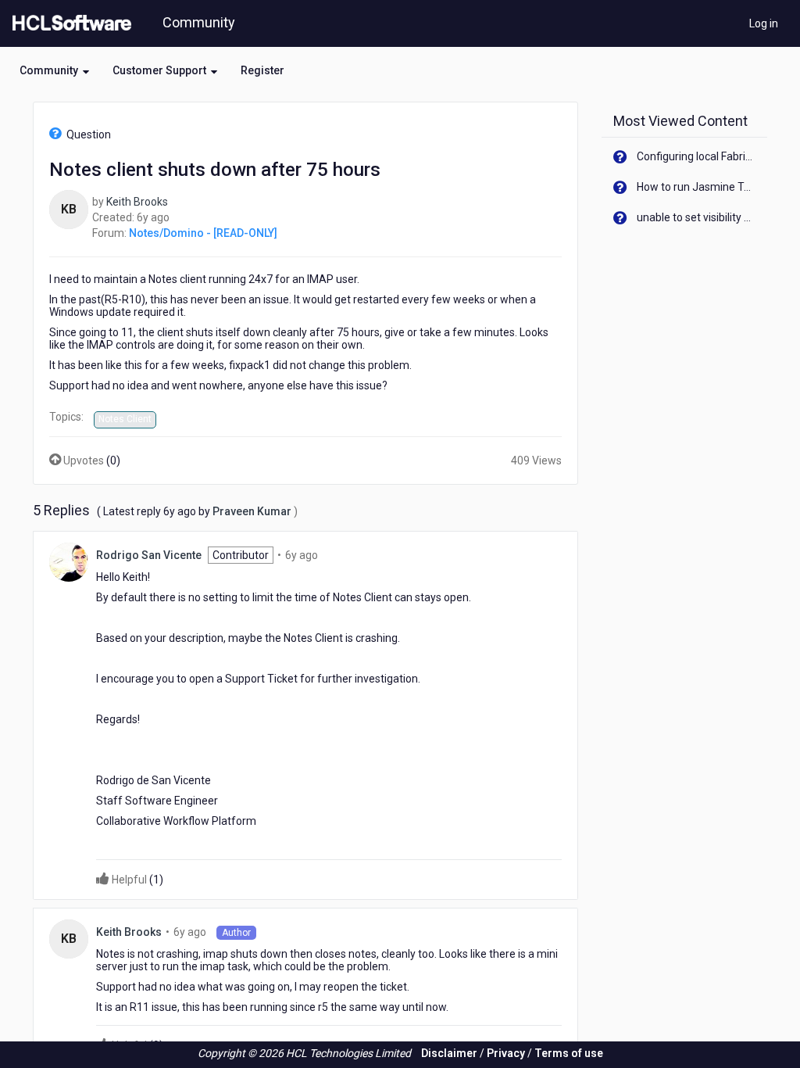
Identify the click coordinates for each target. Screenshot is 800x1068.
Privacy (506, 1053)
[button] (54, 70)
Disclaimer (449, 1053)
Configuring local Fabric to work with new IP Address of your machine (696, 156)
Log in (763, 23)
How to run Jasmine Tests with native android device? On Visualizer (696, 187)
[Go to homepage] (69, 23)
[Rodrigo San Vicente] (68, 560)
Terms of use (568, 1053)
